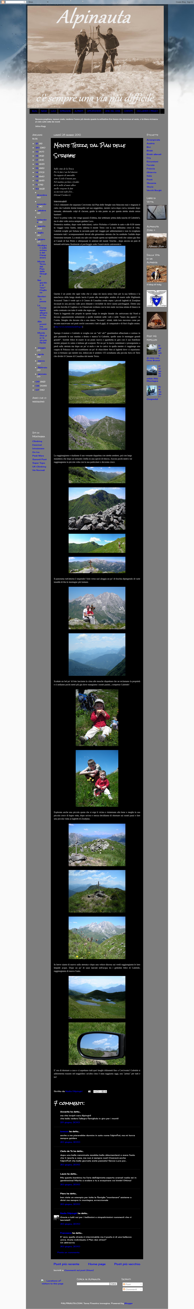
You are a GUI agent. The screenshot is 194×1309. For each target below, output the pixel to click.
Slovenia (151, 183)
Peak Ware (38, 455)
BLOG (34, 111)
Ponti (150, 179)
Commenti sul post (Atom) (79, 1270)
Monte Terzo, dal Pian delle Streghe (42, 268)
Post (128, 1284)
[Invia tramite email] (94, 1091)
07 (38, 390)
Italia (149, 176)
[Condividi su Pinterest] (105, 1091)
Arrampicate (153, 140)
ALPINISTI (79, 111)
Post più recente (66, 1264)
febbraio (42, 367)
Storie (150, 187)
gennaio (42, 374)
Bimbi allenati (154, 154)
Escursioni (152, 161)
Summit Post (39, 459)
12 (37, 180)
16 (37, 164)
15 (37, 168)
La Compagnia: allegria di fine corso (42, 311)
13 (37, 176)
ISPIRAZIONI (65, 111)
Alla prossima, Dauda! (42, 325)
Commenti (131, 1289)
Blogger (129, 1303)
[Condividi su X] (100, 1091)
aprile (41, 354)
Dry (149, 158)
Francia (151, 168)
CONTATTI (128, 111)
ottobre (42, 210)
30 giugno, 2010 (70, 1142)
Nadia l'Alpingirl (68, 1213)
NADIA (44, 111)
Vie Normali (38, 470)
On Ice (35, 452)
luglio (41, 232)
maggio (42, 348)
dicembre (42, 195)
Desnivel (37, 445)
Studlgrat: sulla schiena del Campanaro (42, 251)
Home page (97, 1264)
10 (37, 189)
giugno (41, 239)
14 (37, 172)
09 (38, 381)
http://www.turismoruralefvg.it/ (68, 327)
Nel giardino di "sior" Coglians (42, 286)
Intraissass (38, 448)
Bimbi (150, 150)
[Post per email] (89, 1091)
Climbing (37, 441)
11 (37, 184)
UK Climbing (39, 466)
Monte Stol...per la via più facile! (42, 338)
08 (38, 386)
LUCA (53, 111)
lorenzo (64, 1131)
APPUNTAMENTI (94, 111)
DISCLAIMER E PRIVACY (147, 111)
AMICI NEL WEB (112, 111)
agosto (41, 226)
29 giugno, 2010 (70, 1122)
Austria (151, 143)
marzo (41, 361)
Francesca (66, 1233)
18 (37, 156)
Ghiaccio (151, 172)
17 (37, 160)
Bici (149, 147)
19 (37, 151)
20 (38, 147)
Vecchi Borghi (154, 190)
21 (37, 143)
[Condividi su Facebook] (102, 1091)
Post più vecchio (127, 1264)
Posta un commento (68, 1252)
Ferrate (151, 165)
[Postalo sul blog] (97, 1091)
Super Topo (38, 463)
